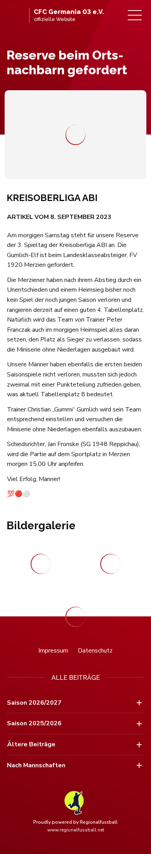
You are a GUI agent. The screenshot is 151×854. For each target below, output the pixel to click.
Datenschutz (95, 650)
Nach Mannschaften (36, 765)
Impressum (53, 650)
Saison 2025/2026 (34, 723)
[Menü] (134, 15)
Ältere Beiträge (31, 744)
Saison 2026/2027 (34, 702)
